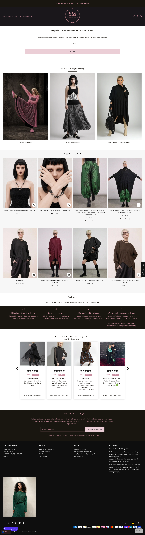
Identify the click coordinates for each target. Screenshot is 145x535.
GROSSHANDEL (44, 456)
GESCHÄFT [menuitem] (7, 16)
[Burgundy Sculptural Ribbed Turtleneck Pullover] (55, 253)
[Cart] (141, 16)
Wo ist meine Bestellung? (83, 452)
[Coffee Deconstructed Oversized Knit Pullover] (125, 253)
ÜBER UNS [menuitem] (26, 16)
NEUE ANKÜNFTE (9, 449)
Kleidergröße (78, 456)
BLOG (41, 454)
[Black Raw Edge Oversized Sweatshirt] (90, 253)
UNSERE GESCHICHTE (46, 449)
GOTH (5, 456)
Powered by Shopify (29, 532)
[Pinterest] (12, 523)
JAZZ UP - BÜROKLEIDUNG (12, 454)
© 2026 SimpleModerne (12, 532)
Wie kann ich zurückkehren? (84, 454)
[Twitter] (8, 523)
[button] (17, 368)
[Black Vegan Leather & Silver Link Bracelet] (55, 183)
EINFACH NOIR (8, 452)
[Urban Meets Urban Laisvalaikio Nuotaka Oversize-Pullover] (125, 183)
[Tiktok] (23, 523)
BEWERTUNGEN (44, 452)
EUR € (137, 523)
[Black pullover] (20, 253)
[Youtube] (20, 523)
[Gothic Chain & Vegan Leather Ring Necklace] (20, 183)
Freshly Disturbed (72, 154)
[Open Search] (134, 16)
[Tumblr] (15, 523)
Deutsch (125, 523)
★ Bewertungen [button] (143, 269)
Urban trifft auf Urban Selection (119, 143)
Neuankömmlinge (26, 143)
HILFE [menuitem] (17, 16)
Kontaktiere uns (80, 449)
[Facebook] (4, 523)
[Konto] (137, 16)
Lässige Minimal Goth (72, 143)
